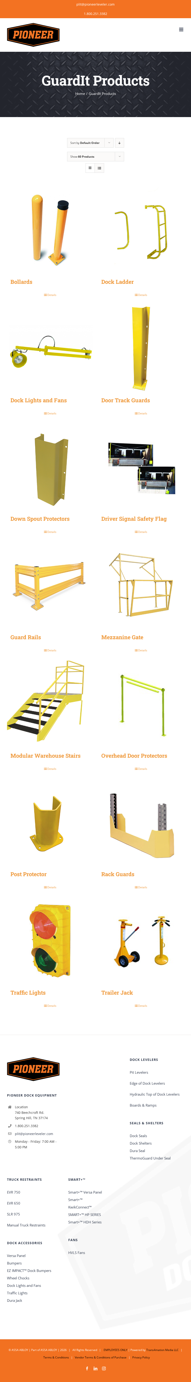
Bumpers (14, 1263)
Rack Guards (117, 874)
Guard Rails (25, 637)
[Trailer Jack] (141, 941)
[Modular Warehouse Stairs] (50, 704)
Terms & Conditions (56, 1357)
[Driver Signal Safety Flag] (141, 467)
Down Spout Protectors (40, 518)
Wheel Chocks (18, 1278)
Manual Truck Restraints (26, 1225)
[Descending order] (119, 143)
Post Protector (28, 874)
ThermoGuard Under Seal (150, 1158)
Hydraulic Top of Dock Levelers (155, 1094)
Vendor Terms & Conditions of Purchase (100, 1357)
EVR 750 (13, 1192)
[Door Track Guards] (141, 348)
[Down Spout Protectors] (50, 467)
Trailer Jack (117, 992)
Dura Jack (14, 1300)
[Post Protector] (50, 822)
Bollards (21, 281)
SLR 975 (13, 1214)
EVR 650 (13, 1203)
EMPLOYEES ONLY (115, 1350)
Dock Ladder (117, 281)
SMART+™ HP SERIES (84, 1214)
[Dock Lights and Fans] (50, 348)
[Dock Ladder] (141, 230)
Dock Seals (138, 1135)
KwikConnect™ (80, 1207)
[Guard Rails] (50, 585)
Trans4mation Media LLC (162, 1350)
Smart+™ (75, 1199)
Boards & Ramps (143, 1105)
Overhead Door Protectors (134, 755)
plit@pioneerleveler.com (95, 4)
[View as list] (99, 168)
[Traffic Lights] (50, 941)
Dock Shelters (141, 1143)
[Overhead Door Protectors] (141, 704)
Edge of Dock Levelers (147, 1083)
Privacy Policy (141, 1357)
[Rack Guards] (141, 822)
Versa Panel (16, 1255)
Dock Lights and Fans (38, 400)
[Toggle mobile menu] (181, 29)
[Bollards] (50, 230)
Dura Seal (137, 1150)
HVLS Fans (76, 1252)
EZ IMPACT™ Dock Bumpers (29, 1270)
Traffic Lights (28, 992)
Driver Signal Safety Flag (134, 518)
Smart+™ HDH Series (85, 1222)
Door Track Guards (125, 400)
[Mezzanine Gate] (141, 585)
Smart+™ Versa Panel (85, 1192)
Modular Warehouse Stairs (45, 755)
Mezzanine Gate (122, 637)
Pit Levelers (139, 1072)
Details (51, 295)
